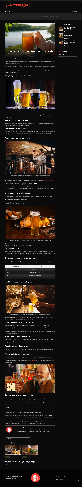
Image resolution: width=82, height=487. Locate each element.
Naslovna (7, 11)
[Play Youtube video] (30, 378)
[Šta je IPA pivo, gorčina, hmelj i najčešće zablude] (61, 35)
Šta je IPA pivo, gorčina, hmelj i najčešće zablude (18, 438)
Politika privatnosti (61, 476)
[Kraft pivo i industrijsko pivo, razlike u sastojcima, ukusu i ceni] (61, 29)
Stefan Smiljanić (18, 49)
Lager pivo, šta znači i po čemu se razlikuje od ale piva (69, 42)
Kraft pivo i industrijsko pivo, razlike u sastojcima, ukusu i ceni (13, 463)
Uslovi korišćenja (60, 479)
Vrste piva (9, 46)
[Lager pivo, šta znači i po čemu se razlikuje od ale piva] (61, 42)
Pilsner (29, 357)
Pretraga (74, 11)
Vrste (13, 11)
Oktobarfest (31, 360)
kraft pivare (10, 402)
